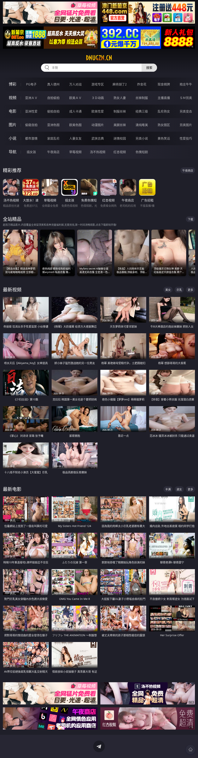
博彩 (12, 84)
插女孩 (31, 152)
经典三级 (142, 111)
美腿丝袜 (120, 125)
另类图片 (186, 125)
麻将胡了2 (120, 84)
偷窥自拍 (31, 125)
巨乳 (179, 290)
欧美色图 (75, 125)
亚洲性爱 (31, 111)
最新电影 (12, 489)
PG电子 (31, 84)
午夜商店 (53, 152)
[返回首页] (190, 749)
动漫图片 (97, 125)
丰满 (168, 489)
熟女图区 (164, 125)
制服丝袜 (120, 111)
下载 (190, 219)
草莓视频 (75, 152)
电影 (12, 111)
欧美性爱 (97, 111)
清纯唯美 (142, 125)
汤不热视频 (97, 152)
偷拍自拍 (53, 111)
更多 (190, 290)
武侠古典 (97, 138)
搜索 (149, 68)
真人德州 (53, 84)
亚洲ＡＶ (31, 98)
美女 (168, 290)
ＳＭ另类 (186, 98)
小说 (12, 138)
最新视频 (12, 289)
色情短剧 (142, 152)
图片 (12, 124)
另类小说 (142, 138)
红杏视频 (120, 152)
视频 (12, 97)
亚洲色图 (53, 125)
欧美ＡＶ (75, 98)
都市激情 (31, 138)
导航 (12, 151)
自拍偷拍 (53, 98)
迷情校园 (120, 138)
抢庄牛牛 (186, 84)
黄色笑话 (164, 138)
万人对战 (75, 84)
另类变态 (186, 111)
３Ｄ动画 (97, 98)
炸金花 (141, 84)
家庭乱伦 (53, 138)
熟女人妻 (120, 98)
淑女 (179, 489)
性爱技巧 (186, 138)
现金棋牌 (164, 84)
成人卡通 (75, 111)
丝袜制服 (142, 98)
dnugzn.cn (99, 58)
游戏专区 (97, 84)
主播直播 (164, 98)
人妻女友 (75, 138)
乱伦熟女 (164, 111)
